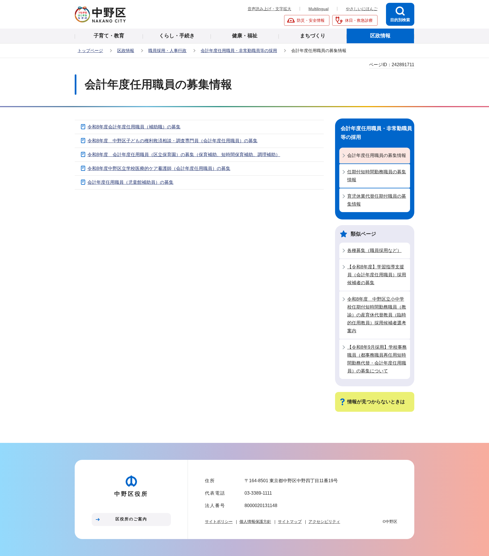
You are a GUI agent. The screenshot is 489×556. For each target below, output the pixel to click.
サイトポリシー (219, 521)
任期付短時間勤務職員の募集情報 (376, 175)
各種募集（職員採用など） (374, 250)
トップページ (90, 50)
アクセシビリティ (324, 521)
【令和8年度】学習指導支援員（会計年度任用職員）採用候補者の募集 (376, 274)
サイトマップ (290, 521)
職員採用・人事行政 (167, 50)
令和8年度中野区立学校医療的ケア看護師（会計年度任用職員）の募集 (158, 168)
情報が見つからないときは (376, 401)
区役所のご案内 (131, 519)
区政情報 (125, 50)
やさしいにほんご (362, 9)
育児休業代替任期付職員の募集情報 (376, 200)
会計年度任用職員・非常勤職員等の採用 (239, 50)
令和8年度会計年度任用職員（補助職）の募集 (134, 126)
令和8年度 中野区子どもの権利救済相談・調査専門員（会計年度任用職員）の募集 (172, 140)
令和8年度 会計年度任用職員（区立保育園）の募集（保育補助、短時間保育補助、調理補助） (183, 154)
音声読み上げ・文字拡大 (269, 9)
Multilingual (318, 9)
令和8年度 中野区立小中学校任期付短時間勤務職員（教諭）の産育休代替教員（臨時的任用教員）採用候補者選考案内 (376, 315)
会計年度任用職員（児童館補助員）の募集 (130, 182)
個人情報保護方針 (255, 521)
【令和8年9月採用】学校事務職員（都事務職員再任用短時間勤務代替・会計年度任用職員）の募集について (377, 359)
